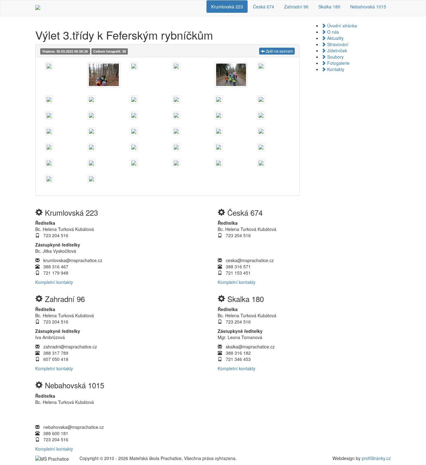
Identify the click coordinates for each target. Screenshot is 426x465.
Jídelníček (336, 50)
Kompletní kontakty (54, 282)
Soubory (335, 57)
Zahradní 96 (296, 6)
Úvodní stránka (341, 25)
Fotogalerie (338, 63)
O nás (332, 32)
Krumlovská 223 (227, 6)
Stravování (337, 44)
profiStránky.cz (376, 458)
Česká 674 (263, 6)
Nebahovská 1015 (368, 6)
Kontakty (335, 69)
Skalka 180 (329, 6)
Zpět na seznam (279, 51)
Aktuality (335, 38)
